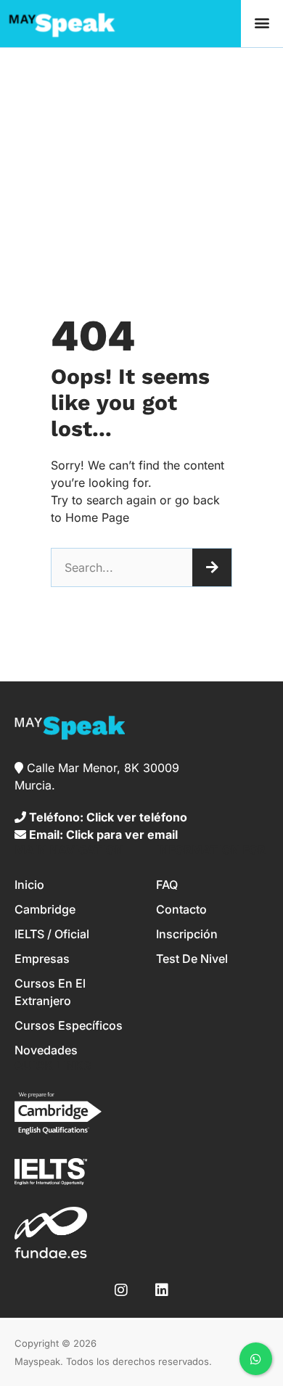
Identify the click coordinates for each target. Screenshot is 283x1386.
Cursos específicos (69, 1025)
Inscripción (187, 934)
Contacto (181, 909)
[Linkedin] (162, 1290)
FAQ (167, 884)
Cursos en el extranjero (50, 992)
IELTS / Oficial (52, 934)
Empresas (42, 958)
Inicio (29, 884)
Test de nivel (192, 958)
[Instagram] (121, 1290)
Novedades (46, 1050)
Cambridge (45, 909)
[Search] (211, 567)
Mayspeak (37, 1361)
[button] (262, 23)
